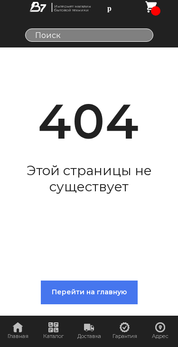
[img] (38, 7)
